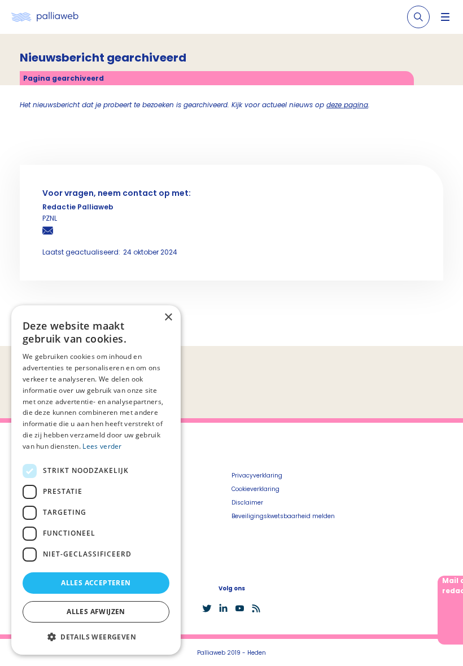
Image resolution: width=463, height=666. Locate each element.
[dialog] (96, 480)
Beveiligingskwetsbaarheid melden (283, 516)
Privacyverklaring (256, 475)
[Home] (44, 17)
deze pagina (347, 104)
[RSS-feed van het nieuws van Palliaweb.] (256, 608)
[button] (96, 636)
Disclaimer (247, 502)
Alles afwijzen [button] (96, 611)
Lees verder (101, 446)
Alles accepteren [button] (95, 583)
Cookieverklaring (255, 489)
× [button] (168, 317)
